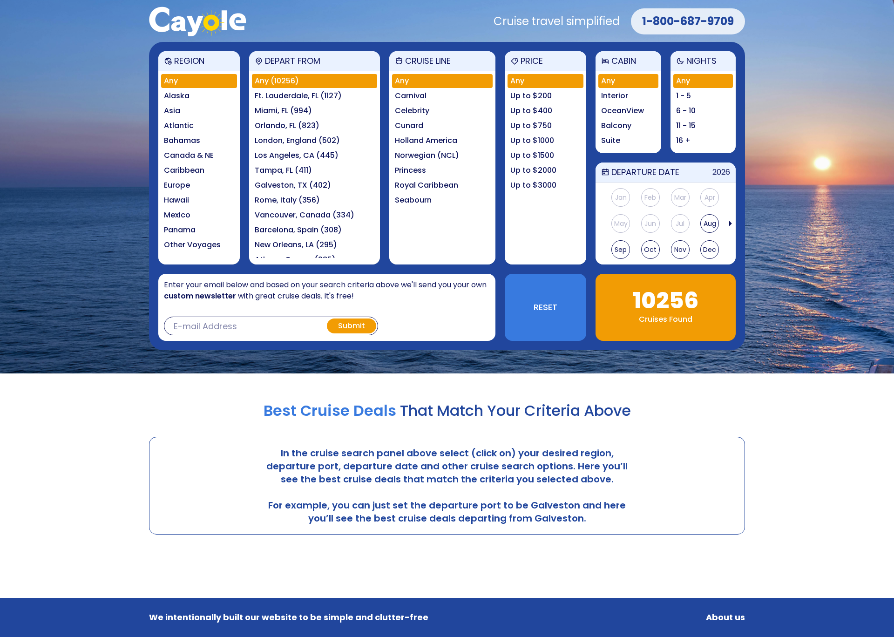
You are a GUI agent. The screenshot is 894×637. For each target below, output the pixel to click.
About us (725, 617)
